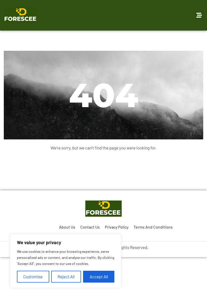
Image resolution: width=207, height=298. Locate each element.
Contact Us (90, 227)
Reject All (66, 276)
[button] (199, 15)
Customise (33, 276)
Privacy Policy (116, 227)
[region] (65, 261)
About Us (67, 227)
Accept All (99, 276)
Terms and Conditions (153, 227)
